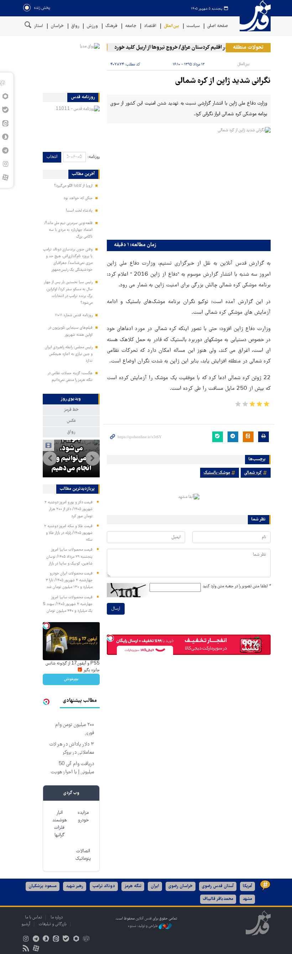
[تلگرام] (35, 939)
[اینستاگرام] (25, 939)
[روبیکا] (86, 939)
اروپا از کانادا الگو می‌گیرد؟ (73, 186)
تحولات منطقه (248, 48)
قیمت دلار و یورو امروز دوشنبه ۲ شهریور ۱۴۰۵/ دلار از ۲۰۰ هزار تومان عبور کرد (69, 509)
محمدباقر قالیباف (218, 899)
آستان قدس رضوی (218, 886)
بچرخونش (71, 679)
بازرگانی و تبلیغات (53, 924)
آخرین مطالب (83, 174)
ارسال (115, 609)
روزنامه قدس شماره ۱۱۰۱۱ (74, 315)
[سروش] (45, 939)
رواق (75, 26)
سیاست (193, 26)
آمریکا (247, 886)
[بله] (66, 939)
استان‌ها (35, 26)
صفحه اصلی (217, 26)
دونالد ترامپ (104, 886)
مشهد (247, 899)
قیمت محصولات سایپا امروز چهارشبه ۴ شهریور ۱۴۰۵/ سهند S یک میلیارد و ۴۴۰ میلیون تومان (68, 604)
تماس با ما (33, 918)
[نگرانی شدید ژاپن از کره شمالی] (189, 181)
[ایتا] (56, 939)
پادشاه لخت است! (79, 211)
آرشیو (25, 924)
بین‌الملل (171, 26)
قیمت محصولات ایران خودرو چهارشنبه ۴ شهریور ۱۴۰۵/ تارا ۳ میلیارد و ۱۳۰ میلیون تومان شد (69, 580)
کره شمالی (253, 473)
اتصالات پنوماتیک (83, 855)
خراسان (57, 26)
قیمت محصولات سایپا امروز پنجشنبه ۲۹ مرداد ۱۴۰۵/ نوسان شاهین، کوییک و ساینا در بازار (69, 556)
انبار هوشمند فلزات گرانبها (59, 824)
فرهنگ (111, 26)
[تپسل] (110, 638)
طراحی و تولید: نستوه (143, 926)
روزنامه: (94, 157)
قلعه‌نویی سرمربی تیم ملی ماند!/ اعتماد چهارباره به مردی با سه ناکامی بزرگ (69, 230)
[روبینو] (76, 939)
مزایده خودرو (83, 817)
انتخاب (52, 157)
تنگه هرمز (132, 886)
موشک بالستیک (217, 473)
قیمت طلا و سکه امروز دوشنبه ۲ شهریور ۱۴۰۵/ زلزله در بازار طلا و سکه (68, 533)
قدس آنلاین (253, 15)
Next (50, 458)
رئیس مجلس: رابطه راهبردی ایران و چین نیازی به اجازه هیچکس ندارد (69, 354)
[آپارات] (5, 177)
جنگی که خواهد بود (78, 198)
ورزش (92, 26)
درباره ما (57, 918)
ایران (155, 886)
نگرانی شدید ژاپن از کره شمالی (223, 81)
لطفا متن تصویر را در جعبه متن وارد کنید (237, 586)
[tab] (71, 399)
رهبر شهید (74, 886)
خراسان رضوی (180, 886)
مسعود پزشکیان (42, 886)
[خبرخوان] (25, 949)
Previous (92, 458)
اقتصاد (150, 26)
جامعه (130, 26)
